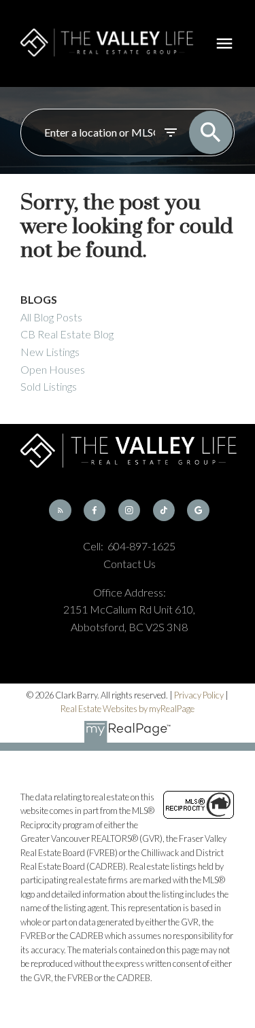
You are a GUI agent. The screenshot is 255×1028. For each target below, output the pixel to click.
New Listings (50, 351)
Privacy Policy (199, 695)
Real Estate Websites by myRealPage (127, 708)
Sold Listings (48, 386)
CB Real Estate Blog (67, 333)
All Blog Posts (51, 317)
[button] (60, 510)
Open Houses (52, 369)
